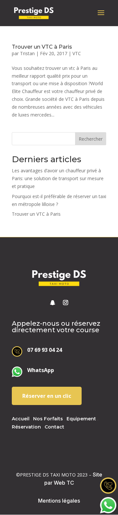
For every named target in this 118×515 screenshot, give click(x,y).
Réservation (26, 427)
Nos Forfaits (48, 419)
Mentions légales (59, 500)
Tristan (27, 53)
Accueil (21, 419)
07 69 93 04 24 (44, 349)
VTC (76, 53)
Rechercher (91, 139)
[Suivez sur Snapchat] (52, 302)
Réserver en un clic (46, 395)
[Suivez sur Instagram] (65, 302)
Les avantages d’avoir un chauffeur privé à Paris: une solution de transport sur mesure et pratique (58, 178)
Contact (54, 427)
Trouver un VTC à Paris (42, 47)
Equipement (81, 419)
